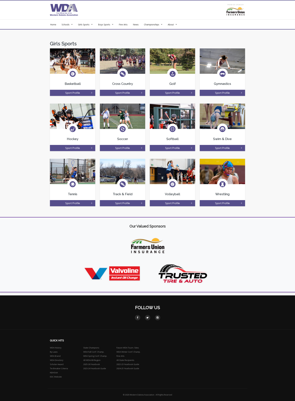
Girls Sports (83, 24)
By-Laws (54, 351)
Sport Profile (72, 93)
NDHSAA (54, 372)
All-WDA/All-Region (91, 360)
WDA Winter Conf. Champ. (128, 351)
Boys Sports (104, 24)
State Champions (91, 347)
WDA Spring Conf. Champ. (95, 356)
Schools (65, 24)
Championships (151, 24)
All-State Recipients (125, 360)
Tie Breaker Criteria (59, 368)
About (171, 24)
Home (53, 24)
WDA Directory (56, 360)
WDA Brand (55, 356)
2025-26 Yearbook (91, 364)
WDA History (55, 347)
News (136, 24)
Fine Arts (123, 24)
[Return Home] (64, 9)
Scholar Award (56, 364)
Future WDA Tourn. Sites (127, 347)
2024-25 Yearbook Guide (127, 368)
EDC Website (56, 376)
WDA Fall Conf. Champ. (93, 351)
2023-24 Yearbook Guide (94, 368)
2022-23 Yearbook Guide (127, 364)
